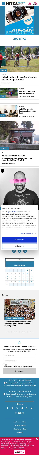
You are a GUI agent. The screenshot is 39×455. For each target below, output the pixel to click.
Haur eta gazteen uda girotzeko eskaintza (27, 92)
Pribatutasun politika (19, 429)
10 (7, 276)
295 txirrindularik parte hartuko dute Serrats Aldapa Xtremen (19, 78)
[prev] (7, 265)
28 (12, 270)
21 (23, 279)
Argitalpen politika (19, 422)
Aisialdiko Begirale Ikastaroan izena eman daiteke (27, 111)
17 (7, 279)
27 (8, 270)
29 (16, 270)
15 (27, 276)
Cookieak (19, 432)
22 (27, 279)
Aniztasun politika (20, 425)
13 (19, 276)
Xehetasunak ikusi (27, 233)
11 (11, 276)
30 (20, 270)
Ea (2, 152)
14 (23, 276)
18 (11, 279)
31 (24, 270)
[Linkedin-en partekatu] (19, 251)
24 (7, 281)
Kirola (3, 70)
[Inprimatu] (25, 251)
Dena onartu (19, 240)
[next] (32, 265)
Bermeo (4, 74)
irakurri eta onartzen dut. (19, 366)
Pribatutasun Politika (10, 366)
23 (31, 279)
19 (15, 279)
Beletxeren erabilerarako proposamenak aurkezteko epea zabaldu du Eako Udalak (17, 157)
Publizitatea (19, 404)
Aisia (2, 96)
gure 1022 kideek (14, 211)
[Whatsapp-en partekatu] (14, 251)
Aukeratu (18, 246)
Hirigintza (4, 148)
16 (31, 276)
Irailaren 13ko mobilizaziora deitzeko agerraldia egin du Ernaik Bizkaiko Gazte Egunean (18, 324)
